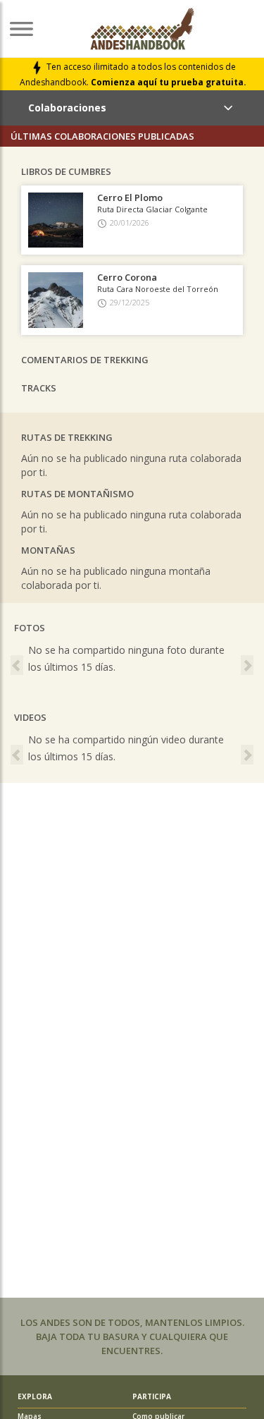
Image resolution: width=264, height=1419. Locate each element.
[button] (17, 662)
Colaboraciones (67, 107)
